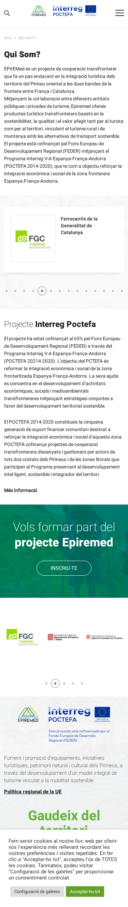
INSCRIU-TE (64, 568)
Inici (8, 38)
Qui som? (27, 38)
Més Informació (20, 490)
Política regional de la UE (32, 791)
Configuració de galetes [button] (37, 891)
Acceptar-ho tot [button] (85, 891)
